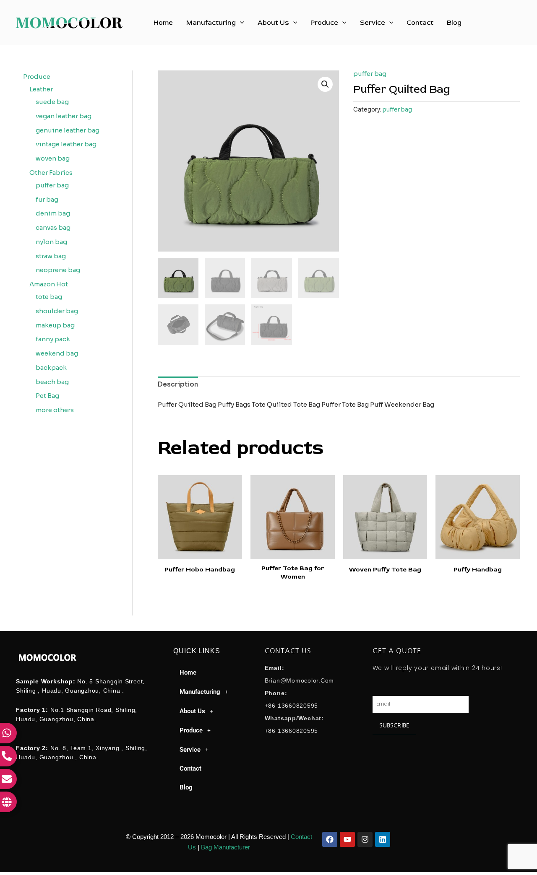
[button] (240, 22)
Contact (420, 22)
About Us (273, 22)
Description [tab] (178, 384)
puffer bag (369, 74)
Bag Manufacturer (225, 847)
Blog (454, 22)
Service (372, 22)
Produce (324, 22)
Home (163, 22)
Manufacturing (211, 22)
